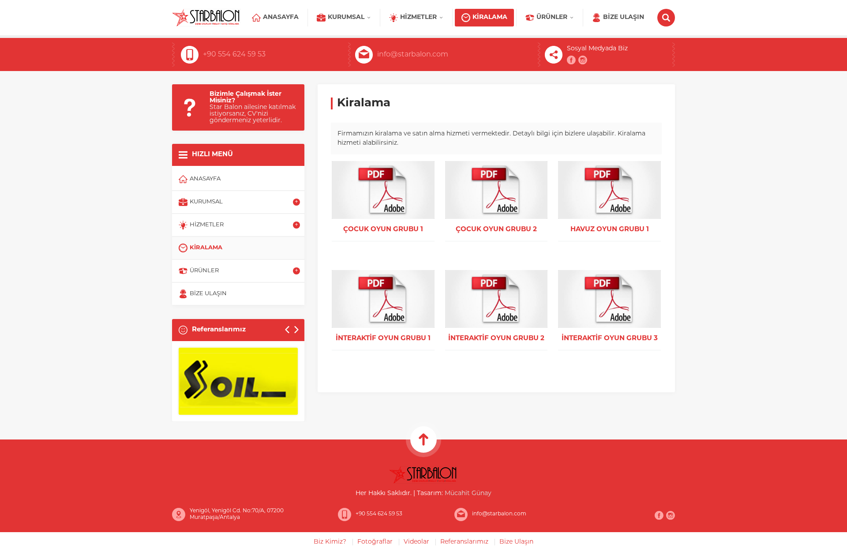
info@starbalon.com (412, 54)
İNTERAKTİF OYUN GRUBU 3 (610, 338)
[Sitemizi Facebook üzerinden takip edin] (571, 60)
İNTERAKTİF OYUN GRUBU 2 (496, 338)
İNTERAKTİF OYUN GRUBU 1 (383, 338)
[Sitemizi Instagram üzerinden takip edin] (582, 60)
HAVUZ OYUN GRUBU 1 (609, 229)
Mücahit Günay (468, 493)
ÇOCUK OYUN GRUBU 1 (383, 229)
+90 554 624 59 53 (234, 54)
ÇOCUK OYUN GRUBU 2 (496, 229)
